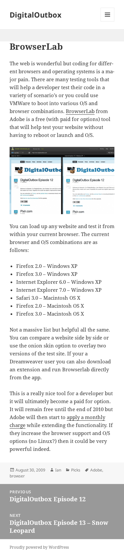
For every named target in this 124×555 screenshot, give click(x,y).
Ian (58, 470)
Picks (75, 470)
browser (17, 476)
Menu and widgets (107, 21)
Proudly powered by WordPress (39, 547)
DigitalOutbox (36, 15)
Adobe (96, 470)
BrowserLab (80, 111)
